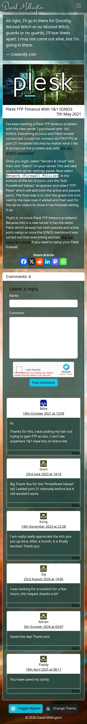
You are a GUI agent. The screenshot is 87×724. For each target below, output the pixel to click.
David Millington (23, 8)
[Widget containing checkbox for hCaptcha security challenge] (43, 369)
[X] (31, 261)
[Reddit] (39, 261)
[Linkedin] (47, 261)
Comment (16, 313)
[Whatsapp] (63, 261)
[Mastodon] (55, 261)
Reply (76, 452)
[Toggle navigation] (79, 6)
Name (13, 295)
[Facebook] (23, 261)
